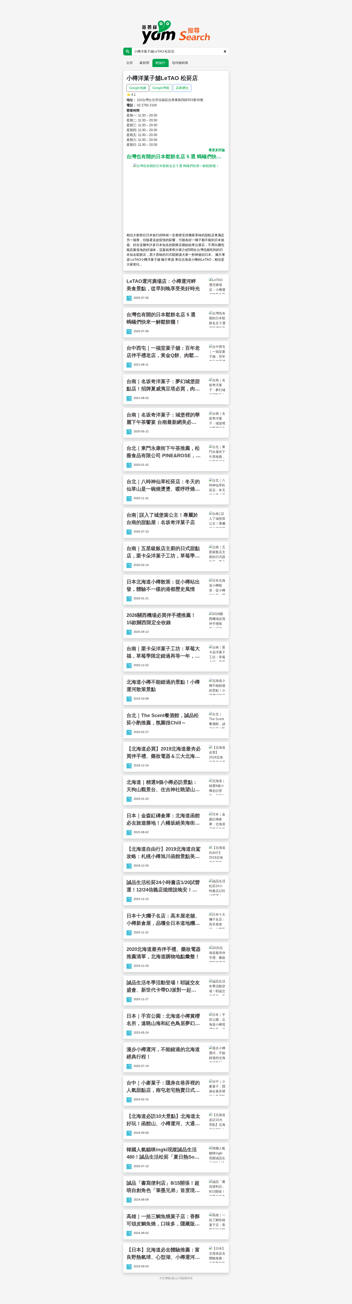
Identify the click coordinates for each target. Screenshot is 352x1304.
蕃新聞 (144, 63)
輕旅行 (160, 63)
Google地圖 (137, 88)
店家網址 (182, 88)
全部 (129, 63)
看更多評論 (217, 150)
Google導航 (160, 88)
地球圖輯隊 (180, 63)
